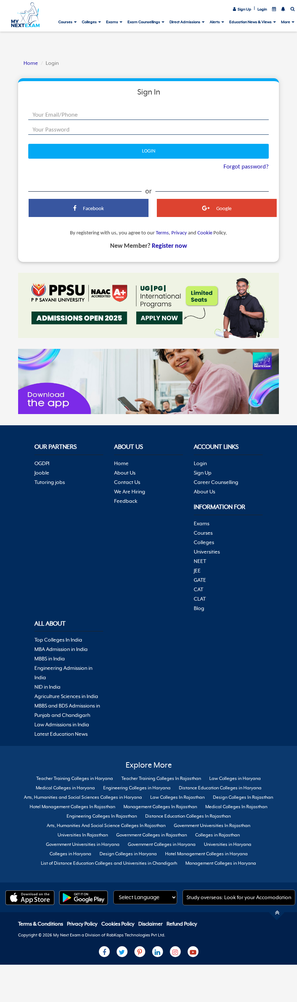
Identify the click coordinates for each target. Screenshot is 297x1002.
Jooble (41, 473)
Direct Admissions (185, 22)
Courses (65, 22)
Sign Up (244, 9)
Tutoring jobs (49, 482)
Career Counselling (216, 482)
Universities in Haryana (227, 844)
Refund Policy (182, 924)
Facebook (93, 209)
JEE (197, 570)
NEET (200, 561)
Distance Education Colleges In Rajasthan (188, 816)
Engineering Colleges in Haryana (137, 787)
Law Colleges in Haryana (235, 778)
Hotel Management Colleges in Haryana (206, 853)
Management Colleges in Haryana (220, 863)
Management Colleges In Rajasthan (160, 806)
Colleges (89, 22)
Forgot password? (246, 167)
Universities (207, 552)
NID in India (47, 687)
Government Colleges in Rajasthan (151, 835)
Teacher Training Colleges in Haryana (74, 778)
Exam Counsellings (144, 22)
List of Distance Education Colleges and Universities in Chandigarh (109, 863)
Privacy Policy (83, 924)
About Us (124, 473)
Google (223, 209)
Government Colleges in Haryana (162, 844)
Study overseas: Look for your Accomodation (239, 897)
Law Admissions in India (61, 724)
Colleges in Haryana (70, 853)
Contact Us (127, 482)
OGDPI (41, 463)
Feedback (125, 501)
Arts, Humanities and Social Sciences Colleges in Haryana (83, 797)
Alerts (215, 22)
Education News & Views (250, 22)
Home (31, 63)
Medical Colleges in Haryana (65, 787)
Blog (199, 608)
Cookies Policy (118, 924)
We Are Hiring (129, 491)
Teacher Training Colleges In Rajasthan (161, 778)
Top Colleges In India (58, 640)
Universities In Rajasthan (83, 835)
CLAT (200, 599)
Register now (169, 246)
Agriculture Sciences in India (66, 696)
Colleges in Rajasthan (217, 835)
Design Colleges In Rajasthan (243, 797)
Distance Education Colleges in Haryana (220, 787)
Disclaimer (151, 924)
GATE (200, 580)
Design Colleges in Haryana (128, 853)
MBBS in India (49, 658)
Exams (112, 22)
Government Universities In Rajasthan (212, 825)
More (286, 22)
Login (262, 9)
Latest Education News (61, 734)
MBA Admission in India (61, 649)
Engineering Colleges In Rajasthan (102, 816)
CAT (198, 589)
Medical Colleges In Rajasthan (236, 806)
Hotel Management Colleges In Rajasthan (72, 806)
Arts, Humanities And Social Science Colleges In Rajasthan (106, 825)
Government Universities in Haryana (83, 844)
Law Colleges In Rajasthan (177, 797)
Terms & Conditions (41, 924)
